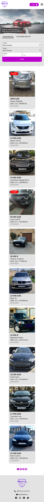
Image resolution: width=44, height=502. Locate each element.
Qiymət (5, 53)
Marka (5, 43)
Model (5, 48)
